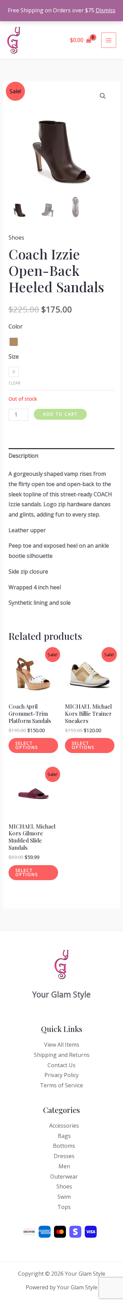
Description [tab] (23, 455)
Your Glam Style (43, 40)
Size (14, 356)
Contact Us (61, 1065)
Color (16, 326)
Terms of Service (61, 1085)
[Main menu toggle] (108, 40)
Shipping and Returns (62, 1055)
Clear (14, 383)
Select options (26, 745)
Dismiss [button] (105, 10)
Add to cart (60, 414)
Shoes (16, 237)
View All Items (61, 1044)
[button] (103, 96)
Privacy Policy (61, 1075)
